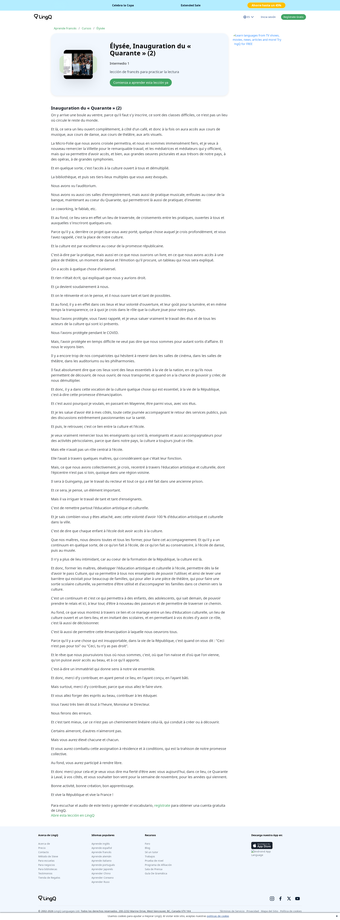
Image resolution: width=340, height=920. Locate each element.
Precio (42, 848)
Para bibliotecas (47, 869)
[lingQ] (43, 17)
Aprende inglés (101, 843)
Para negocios (46, 865)
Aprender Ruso (100, 882)
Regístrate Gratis (294, 17)
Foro (147, 843)
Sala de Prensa (153, 869)
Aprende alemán (101, 856)
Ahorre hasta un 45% (266, 5)
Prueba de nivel (154, 860)
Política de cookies (291, 911)
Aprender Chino (101, 873)
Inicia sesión (268, 17)
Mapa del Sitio (269, 911)
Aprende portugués (103, 865)
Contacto (43, 852)
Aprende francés (101, 852)
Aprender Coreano (103, 877)
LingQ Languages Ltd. (67, 911)
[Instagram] (272, 898)
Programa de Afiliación (158, 865)
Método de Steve (48, 856)
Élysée (101, 28)
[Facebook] (280, 898)
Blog (147, 848)
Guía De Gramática (156, 873)
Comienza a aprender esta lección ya (140, 82)
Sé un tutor (151, 852)
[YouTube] (297, 898)
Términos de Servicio (232, 911)
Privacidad (252, 911)
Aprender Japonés (102, 869)
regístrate (162, 805)
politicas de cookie (218, 916)
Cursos (86, 28)
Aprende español (102, 848)
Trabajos (150, 856)
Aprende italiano (101, 860)
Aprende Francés (65, 28)
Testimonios (45, 873)
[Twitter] (289, 898)
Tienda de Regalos (49, 877)
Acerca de (44, 843)
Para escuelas (46, 860)
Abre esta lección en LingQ (73, 815)
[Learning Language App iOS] (262, 845)
